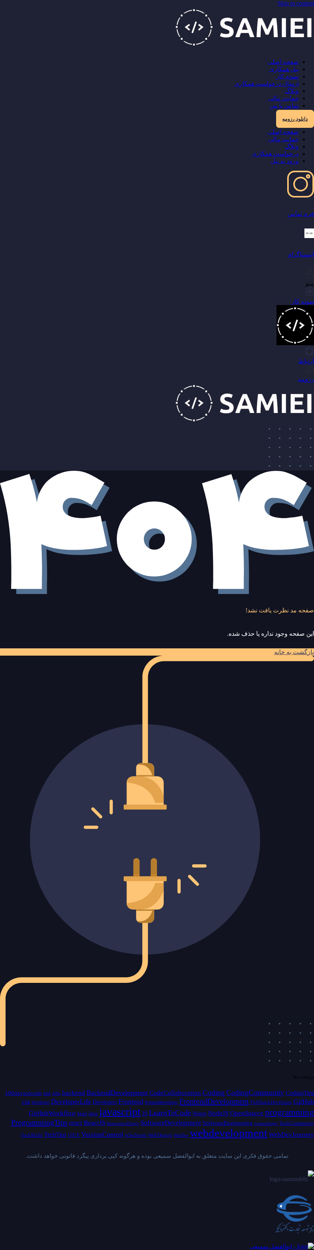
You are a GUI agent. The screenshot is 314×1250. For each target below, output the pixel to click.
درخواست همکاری (275, 153)
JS (144, 1113)
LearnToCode (170, 1112)
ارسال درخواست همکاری (266, 83)
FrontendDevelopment (214, 1101)
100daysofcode (23, 1093)
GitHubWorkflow (52, 1113)
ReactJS (94, 1122)
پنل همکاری (284, 69)
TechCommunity (296, 1123)
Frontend (130, 1101)
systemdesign (266, 1123)
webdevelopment (228, 1133)
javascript (120, 1112)
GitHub (303, 1101)
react (75, 1122)
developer (40, 1102)
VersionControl (102, 1134)
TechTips (55, 1134)
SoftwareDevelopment (171, 1122)
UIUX (74, 1135)
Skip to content (296, 3)
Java (93, 1113)
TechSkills (32, 1135)
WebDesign (160, 1135)
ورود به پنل (285, 161)
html (82, 1113)
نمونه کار (287, 76)
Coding (214, 1092)
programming (289, 1112)
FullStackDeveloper (271, 1102)
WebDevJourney (291, 1134)
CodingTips (300, 1093)
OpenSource (246, 1113)
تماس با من (284, 105)
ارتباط (306, 361)
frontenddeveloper (161, 1102)
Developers (105, 1102)
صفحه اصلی (283, 62)
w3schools (136, 1135)
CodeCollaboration (175, 1093)
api (47, 1093)
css (26, 1101)
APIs (56, 1094)
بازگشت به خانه (294, 652)
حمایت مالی (283, 98)
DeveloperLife (71, 1101)
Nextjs (199, 1113)
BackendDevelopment (117, 1093)
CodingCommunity (255, 1092)
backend (73, 1093)
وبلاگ (292, 91)
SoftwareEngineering (228, 1123)
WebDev (180, 1135)
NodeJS (218, 1113)
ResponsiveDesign (123, 1123)
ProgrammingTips (39, 1122)
